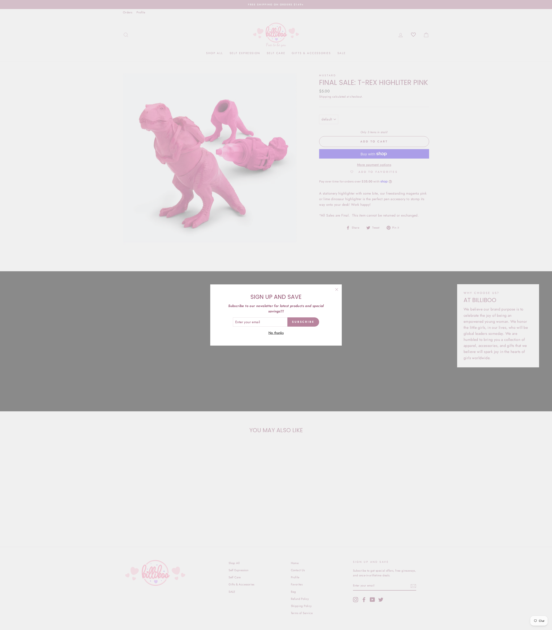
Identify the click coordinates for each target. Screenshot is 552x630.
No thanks (276, 332)
